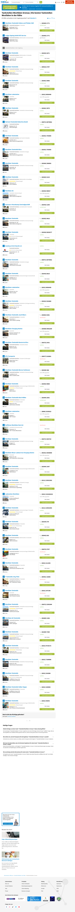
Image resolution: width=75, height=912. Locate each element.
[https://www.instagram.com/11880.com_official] (9, 907)
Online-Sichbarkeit (25, 883)
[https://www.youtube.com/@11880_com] (19, 907)
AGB (58, 888)
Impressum (59, 883)
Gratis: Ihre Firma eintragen (69, 2)
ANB (58, 891)
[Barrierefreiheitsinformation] (62, 2)
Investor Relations (9, 886)
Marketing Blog (44, 883)
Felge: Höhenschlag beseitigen (9, 839)
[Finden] (40, 2)
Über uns (7, 883)
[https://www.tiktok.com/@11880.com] (12, 907)
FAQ (42, 891)
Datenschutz (59, 886)
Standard (33, 18)
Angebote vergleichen (8, 823)
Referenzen (43, 886)
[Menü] (64, 2)
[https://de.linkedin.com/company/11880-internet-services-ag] (16, 907)
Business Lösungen (26, 891)
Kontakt (42, 888)
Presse (6, 891)
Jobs (6, 888)
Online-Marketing (25, 888)
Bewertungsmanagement (27, 886)
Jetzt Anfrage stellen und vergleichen (10, 7)
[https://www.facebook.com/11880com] (6, 907)
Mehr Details (47, 27)
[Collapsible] (53, 729)
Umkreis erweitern (11, 716)
